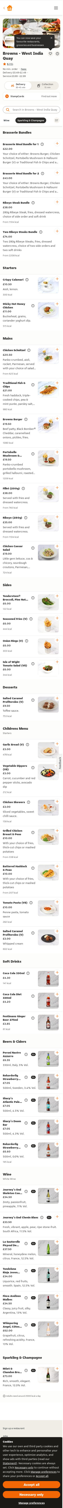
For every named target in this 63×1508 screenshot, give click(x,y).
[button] (8, 8)
